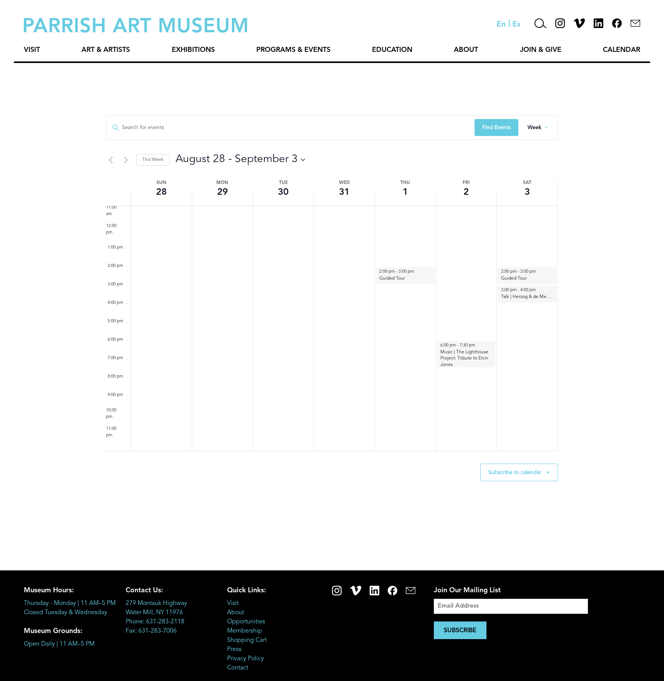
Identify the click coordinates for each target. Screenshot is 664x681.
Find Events (496, 127)
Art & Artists (105, 49)
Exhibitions (193, 49)
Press (234, 649)
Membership (244, 631)
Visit (32, 49)
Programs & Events (293, 49)
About (466, 49)
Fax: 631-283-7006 (151, 631)
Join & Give (540, 49)
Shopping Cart (247, 640)
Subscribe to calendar (514, 472)
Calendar (621, 49)
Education (392, 49)
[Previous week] (110, 159)
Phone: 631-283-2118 (155, 622)
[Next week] (125, 159)
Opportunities (246, 622)
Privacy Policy (245, 659)
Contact (237, 668)
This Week (153, 159)
